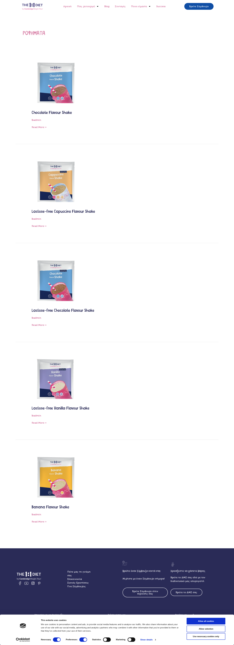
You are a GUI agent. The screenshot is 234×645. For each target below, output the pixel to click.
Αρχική (67, 6)
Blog (106, 6)
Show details (146, 639)
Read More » (39, 127)
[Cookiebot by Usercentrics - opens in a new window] (23, 640)
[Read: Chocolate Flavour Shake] (56, 82)
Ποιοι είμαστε (139, 6)
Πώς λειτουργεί (86, 6)
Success (160, 6)
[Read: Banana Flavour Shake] (56, 476)
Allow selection (206, 629)
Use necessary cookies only (206, 636)
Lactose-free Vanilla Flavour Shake (60, 408)
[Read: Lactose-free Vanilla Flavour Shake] (55, 378)
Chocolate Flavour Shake (52, 113)
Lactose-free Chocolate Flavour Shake (63, 311)
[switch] (83, 639)
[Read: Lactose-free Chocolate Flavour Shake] (56, 280)
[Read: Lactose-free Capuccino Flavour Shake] (56, 181)
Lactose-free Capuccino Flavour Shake (63, 212)
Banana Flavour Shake (50, 507)
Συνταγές (120, 6)
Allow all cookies (206, 621)
